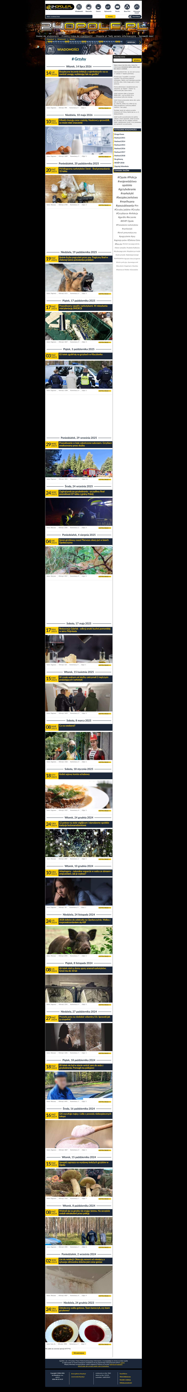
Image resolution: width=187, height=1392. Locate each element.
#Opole (122, 177)
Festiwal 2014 (119, 141)
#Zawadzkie (134, 269)
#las (136, 206)
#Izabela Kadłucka (133, 248)
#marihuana (127, 201)
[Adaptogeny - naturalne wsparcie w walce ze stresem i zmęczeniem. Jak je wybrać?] (78, 896)
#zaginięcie (128, 266)
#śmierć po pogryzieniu (131, 244)
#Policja (132, 177)
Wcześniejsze (79, 1353)
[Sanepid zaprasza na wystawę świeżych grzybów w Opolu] (78, 1187)
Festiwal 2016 (119, 149)
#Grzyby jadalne (122, 210)
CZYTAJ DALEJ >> (105, 108)
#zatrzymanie (120, 255)
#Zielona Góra (133, 240)
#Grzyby (135, 210)
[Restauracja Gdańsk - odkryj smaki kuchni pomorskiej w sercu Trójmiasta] (78, 654)
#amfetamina (119, 258)
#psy (133, 236)
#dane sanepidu (120, 248)
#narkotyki (127, 193)
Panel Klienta (123, 1373)
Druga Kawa (119, 134)
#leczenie (131, 217)
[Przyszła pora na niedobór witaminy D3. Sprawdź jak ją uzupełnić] (78, 1042)
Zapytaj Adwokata (121, 166)
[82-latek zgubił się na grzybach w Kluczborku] (78, 379)
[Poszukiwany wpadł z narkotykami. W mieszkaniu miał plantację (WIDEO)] (78, 331)
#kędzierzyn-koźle (133, 251)
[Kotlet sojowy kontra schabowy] (78, 799)
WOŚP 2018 (119, 163)
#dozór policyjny (121, 262)
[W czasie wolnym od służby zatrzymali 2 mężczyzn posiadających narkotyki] (78, 702)
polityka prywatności (116, 1364)
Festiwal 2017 (119, 152)
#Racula (118, 244)
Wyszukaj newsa (119, 57)
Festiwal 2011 (119, 138)
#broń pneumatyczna (127, 233)
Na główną (118, 159)
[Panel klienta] (135, 16)
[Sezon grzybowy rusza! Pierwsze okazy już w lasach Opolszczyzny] (78, 565)
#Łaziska (135, 266)
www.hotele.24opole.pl (77, 1376)
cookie (122, 1362)
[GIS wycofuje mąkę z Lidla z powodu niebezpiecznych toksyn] (78, 1139)
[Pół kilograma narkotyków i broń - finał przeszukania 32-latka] (78, 194)
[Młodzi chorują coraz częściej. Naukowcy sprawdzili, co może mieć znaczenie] (78, 145)
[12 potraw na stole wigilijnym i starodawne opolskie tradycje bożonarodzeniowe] (78, 848)
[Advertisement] (78, 229)
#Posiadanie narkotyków (127, 225)
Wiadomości (61, 39)
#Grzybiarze (122, 213)
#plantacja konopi (132, 255)
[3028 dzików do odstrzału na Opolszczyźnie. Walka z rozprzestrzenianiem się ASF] (78, 945)
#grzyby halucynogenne (132, 258)
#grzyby (72, 39)
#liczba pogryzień (120, 251)
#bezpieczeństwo (127, 197)
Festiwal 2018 (119, 156)
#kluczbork (120, 266)
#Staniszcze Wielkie (122, 269)
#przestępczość (133, 262)
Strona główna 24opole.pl (78, 1373)
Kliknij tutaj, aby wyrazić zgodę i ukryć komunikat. (93, 1366)
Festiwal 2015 (119, 145)
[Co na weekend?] (78, 751)
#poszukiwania (125, 205)
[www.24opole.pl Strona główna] (59, 9)
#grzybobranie (127, 189)
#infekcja (133, 213)
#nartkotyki (127, 229)
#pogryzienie (124, 236)
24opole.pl (50, 39)
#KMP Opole (127, 221)
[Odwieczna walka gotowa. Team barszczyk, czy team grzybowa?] (78, 1333)
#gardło (122, 217)
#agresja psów (120, 240)
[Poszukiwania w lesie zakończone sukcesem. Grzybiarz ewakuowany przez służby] (78, 468)
